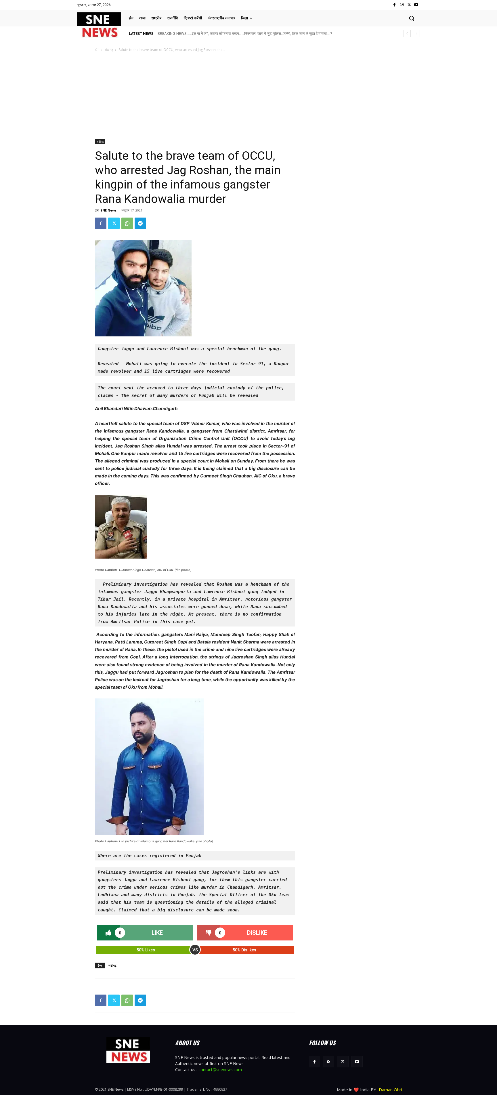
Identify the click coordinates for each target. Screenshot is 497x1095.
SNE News (108, 210)
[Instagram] (401, 4)
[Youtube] (416, 4)
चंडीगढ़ (109, 49)
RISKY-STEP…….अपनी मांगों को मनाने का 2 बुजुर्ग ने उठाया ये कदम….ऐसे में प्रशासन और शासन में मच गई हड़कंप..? (235, 33)
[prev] (407, 33)
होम (97, 49)
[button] (411, 18)
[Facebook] (394, 4)
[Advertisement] (248, 96)
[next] (416, 33)
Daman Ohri (390, 1089)
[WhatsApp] (127, 223)
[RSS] (328, 1061)
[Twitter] (409, 4)
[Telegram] (140, 223)
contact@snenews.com (220, 1069)
